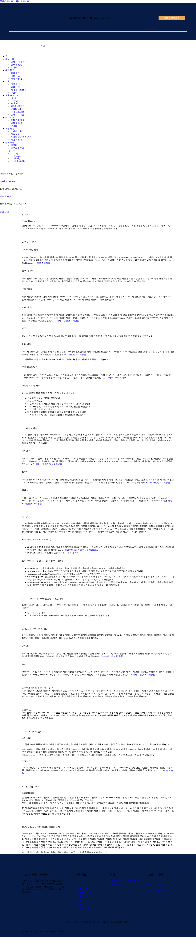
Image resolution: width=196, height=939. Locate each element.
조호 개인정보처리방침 (75, 354)
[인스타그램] (4, 166)
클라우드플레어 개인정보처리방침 (81, 550)
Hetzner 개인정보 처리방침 (37, 263)
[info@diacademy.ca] (91, 18)
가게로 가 (4, 212)
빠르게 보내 (5, 196)
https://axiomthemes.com (52, 226)
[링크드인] (7, 166)
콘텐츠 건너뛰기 (7, 1)
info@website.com (8, 181)
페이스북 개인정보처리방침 (49, 464)
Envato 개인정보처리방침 (112, 656)
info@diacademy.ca (101, 18)
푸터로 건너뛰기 (23, 1)
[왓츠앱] (1, 166)
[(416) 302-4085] (71, 18)
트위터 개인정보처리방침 (158, 482)
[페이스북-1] (10, 166)
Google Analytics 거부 (116, 377)
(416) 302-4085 (79, 18)
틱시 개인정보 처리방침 (68, 321)
